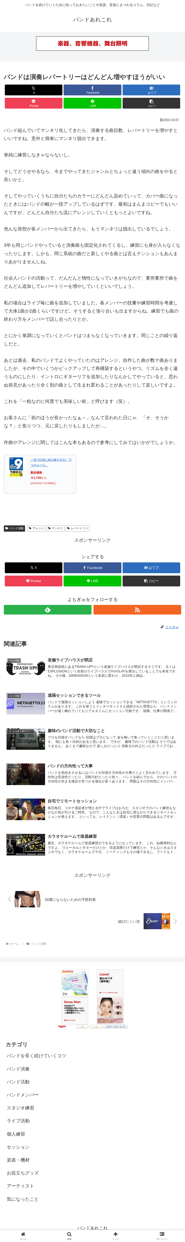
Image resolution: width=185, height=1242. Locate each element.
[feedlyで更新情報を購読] (48, 610)
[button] (151, 103)
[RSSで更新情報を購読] (137, 610)
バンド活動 (16, 528)
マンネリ (57, 528)
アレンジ (38, 528)
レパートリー (79, 528)
